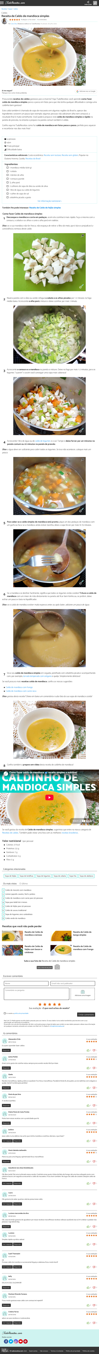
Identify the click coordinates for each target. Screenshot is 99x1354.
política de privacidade (21, 1013)
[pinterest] (25, 1341)
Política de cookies (88, 1351)
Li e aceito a (17, 1013)
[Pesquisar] (95, 3)
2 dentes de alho (16, 175)
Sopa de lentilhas (26, 876)
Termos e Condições (57, 1351)
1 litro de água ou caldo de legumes (24, 190)
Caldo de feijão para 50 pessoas (18, 906)
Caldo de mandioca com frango (19, 687)
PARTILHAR (88, 5)
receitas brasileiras (70, 833)
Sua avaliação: (35, 1008)
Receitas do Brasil (32, 158)
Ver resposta (7, 1141)
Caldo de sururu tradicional (15, 910)
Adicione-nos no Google (87, 91)
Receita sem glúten (70, 155)
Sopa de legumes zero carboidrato (18, 914)
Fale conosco (44, 1351)
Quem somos (33, 1351)
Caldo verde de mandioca (15, 918)
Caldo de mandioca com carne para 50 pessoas (24, 898)
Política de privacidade (73, 1351)
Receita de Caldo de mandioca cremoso (34, 934)
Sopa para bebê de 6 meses (16, 902)
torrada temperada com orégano (37, 676)
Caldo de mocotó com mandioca (18, 890)
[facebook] (6, 1341)
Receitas (4, 9)
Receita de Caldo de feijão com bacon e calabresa (34, 949)
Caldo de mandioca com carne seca (21, 691)
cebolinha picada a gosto (20, 197)
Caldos (16, 9)
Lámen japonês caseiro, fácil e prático (20, 894)
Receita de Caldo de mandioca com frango (83, 948)
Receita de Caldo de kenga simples (82, 934)
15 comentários (42, 20)
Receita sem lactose (52, 155)
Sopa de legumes (43, 876)
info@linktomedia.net (57, 1026)
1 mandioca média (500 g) (20, 168)
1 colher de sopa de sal (19, 194)
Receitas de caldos (10, 833)
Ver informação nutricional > (50, 201)
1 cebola (13, 171)
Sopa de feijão (10, 876)
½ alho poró (14, 182)
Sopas (10, 9)
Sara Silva (14, 23)
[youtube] (20, 1341)
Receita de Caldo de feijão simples (45, 208)
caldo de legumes (42, 441)
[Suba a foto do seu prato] (57, 967)
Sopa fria (72, 876)
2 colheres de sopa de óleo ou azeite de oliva (28, 186)
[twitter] (11, 1341)
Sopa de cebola (60, 876)
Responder (6, 1050)
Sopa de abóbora (86, 876)
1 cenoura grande (16, 179)
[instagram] (16, 1341)
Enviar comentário (86, 1014)
